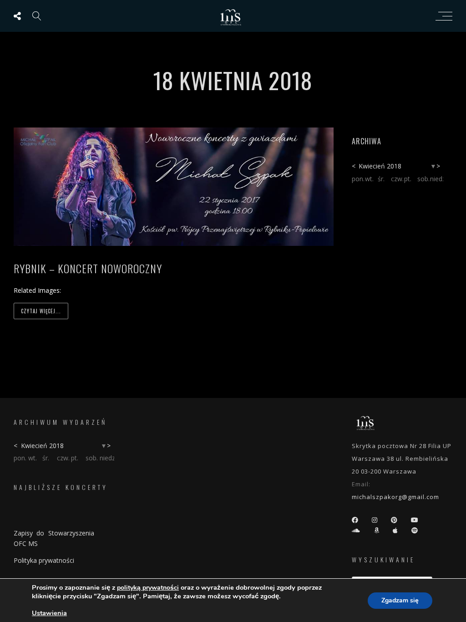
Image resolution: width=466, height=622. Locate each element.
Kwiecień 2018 (380, 166)
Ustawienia (49, 613)
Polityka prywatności (44, 560)
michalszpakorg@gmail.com (395, 497)
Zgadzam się (400, 600)
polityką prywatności (148, 587)
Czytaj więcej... (41, 311)
